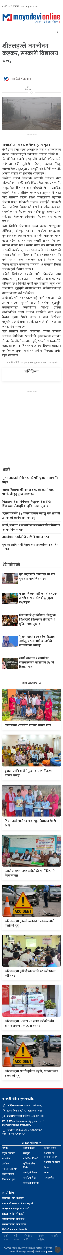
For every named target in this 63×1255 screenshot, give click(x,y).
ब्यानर (47, 1173)
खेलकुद (26, 1153)
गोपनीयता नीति (28, 1237)
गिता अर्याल (14, 1224)
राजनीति (6, 1158)
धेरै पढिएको (11, 564)
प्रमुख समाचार (8, 1153)
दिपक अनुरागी (17, 1203)
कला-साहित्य (8, 1174)
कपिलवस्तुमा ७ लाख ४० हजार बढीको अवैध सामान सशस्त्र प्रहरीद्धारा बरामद (29, 1023)
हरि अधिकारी (13, 1198)
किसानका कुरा (8, 1179)
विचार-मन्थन (50, 1148)
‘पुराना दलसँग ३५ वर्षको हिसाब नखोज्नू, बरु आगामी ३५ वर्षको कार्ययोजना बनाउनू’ (31, 515)
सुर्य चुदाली (13, 1214)
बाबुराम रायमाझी (15, 1209)
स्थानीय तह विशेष (52, 1162)
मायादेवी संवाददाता (21, 79)
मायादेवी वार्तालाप (31, 1183)
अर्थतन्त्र (5, 1164)
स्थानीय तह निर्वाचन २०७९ (50, 1155)
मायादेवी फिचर (30, 1173)
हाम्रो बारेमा (16, 1237)
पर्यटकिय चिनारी (30, 1158)
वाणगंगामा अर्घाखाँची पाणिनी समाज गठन (25, 537)
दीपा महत (13, 1219)
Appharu (48, 1251)
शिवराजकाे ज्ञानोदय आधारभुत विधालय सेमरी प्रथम (30, 823)
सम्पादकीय (49, 1178)
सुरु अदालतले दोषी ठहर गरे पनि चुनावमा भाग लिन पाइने (30, 480)
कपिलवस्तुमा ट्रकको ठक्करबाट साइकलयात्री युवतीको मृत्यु (29, 923)
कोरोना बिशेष (29, 1148)
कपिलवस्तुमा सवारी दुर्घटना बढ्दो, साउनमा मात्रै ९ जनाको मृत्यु (31, 1073)
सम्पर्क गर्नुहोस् (41, 1237)
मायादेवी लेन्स (29, 1178)
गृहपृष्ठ (5, 1148)
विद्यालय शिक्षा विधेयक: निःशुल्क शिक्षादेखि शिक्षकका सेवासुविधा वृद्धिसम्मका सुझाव (26, 504)
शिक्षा (46, 1167)
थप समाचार (31, 683)
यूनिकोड (55, 1236)
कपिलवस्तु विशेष (9, 1169)
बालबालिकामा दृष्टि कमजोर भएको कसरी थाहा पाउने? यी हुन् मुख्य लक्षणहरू (28, 492)
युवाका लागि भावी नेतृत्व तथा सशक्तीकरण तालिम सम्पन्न (30, 547)
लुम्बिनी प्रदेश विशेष (29, 1166)
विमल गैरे (14, 1230)
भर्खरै (6, 469)
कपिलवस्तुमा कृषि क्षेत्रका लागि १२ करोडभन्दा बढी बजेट (30, 973)
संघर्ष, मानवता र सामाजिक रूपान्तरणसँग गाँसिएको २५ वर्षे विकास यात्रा (31, 527)
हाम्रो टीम (6, 1237)
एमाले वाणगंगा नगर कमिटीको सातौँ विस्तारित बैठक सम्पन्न (30, 873)
